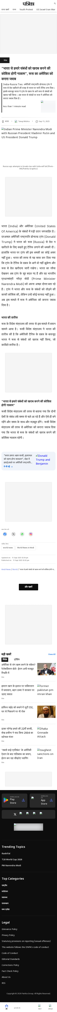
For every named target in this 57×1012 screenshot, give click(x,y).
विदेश (5, 60)
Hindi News (6, 569)
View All (52, 654)
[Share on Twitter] (13, 534)
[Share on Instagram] (30, 534)
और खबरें (28, 587)
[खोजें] (55, 3)
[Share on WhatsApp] (22, 534)
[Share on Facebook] (4, 534)
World (15, 569)
